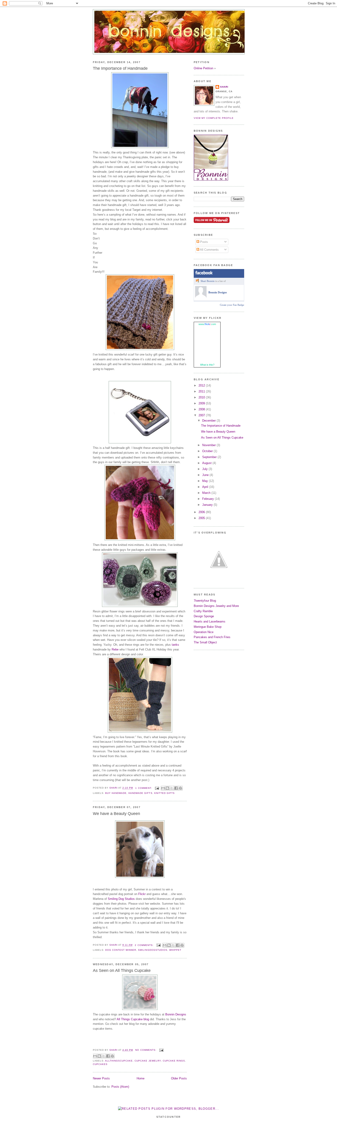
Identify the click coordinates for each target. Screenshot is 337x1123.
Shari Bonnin (208, 281)
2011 (202, 391)
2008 (202, 409)
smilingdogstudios (152, 950)
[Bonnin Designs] (201, 296)
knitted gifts (164, 793)
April (205, 487)
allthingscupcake (119, 1060)
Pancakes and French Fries (212, 637)
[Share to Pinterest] (180, 788)
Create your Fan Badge (232, 304)
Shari (224, 87)
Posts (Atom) (120, 1086)
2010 (202, 397)
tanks (175, 644)
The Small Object (205, 642)
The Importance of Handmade (120, 68)
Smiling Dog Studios (121, 899)
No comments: (146, 1050)
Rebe (115, 649)
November (209, 445)
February (208, 498)
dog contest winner (120, 950)
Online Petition (203, 68)
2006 (202, 512)
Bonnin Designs (175, 1014)
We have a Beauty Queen (116, 813)
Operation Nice (203, 632)
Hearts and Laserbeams (209, 621)
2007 (202, 415)
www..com (207, 324)
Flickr (142, 894)
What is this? (207, 364)
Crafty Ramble (203, 611)
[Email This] (163, 788)
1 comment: (144, 788)
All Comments (209, 249)
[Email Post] (157, 788)
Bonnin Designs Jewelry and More (216, 606)
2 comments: (144, 945)
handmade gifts (140, 793)
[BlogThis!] (167, 788)
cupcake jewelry (148, 1060)
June (206, 475)
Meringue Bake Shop (207, 626)
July (205, 469)
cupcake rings (174, 1060)
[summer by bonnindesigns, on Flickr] (140, 876)
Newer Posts (101, 1078)
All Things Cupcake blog (133, 1019)
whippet (175, 950)
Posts (203, 242)
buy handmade (116, 793)
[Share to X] (171, 788)
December (209, 420)
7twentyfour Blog (205, 600)
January (208, 504)
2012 (202, 385)
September (210, 457)
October (208, 451)
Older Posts (179, 1078)
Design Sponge (204, 616)
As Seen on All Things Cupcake (122, 970)
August (207, 463)
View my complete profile (214, 118)
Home (140, 1078)
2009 (202, 403)
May (205, 481)
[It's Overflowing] (219, 581)
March (206, 493)
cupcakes (100, 1064)
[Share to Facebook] (176, 788)
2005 (202, 518)
